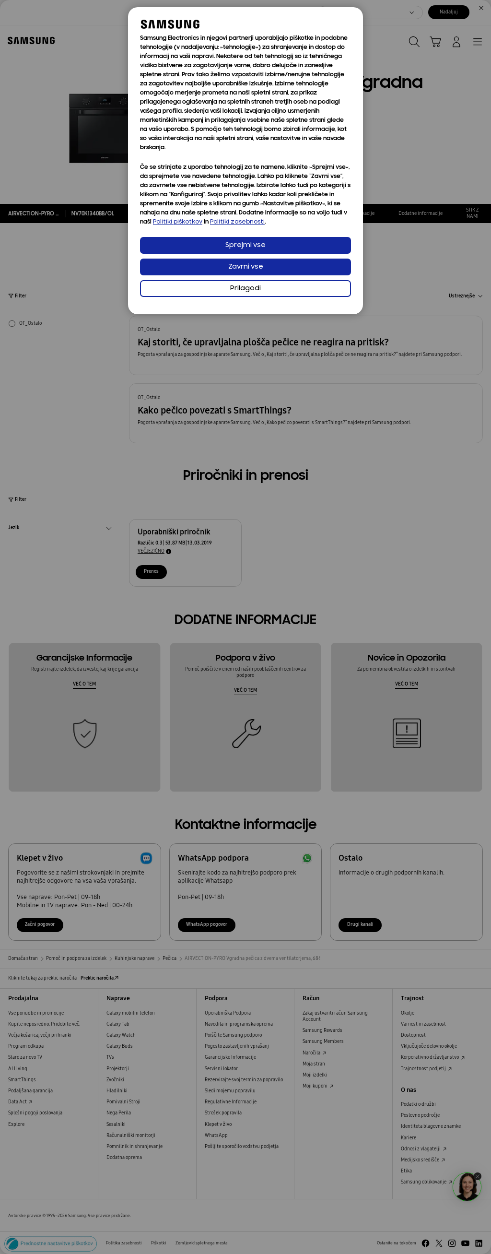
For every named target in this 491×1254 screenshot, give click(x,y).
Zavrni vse (245, 267)
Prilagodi (245, 288)
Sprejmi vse (245, 245)
